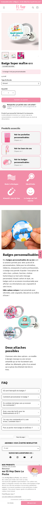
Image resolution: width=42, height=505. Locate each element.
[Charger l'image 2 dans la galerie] (13, 55)
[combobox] (21, 83)
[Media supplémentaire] (20, 55)
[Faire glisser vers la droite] (38, 56)
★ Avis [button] (40, 254)
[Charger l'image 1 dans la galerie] (5, 55)
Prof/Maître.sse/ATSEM (8, 66)
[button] (4, 7)
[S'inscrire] (38, 448)
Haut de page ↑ (21, 437)
